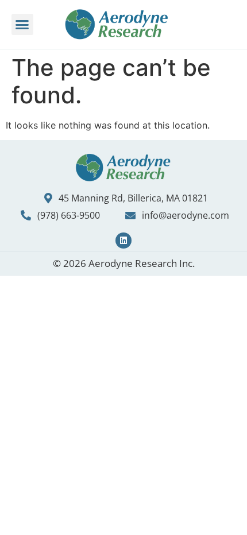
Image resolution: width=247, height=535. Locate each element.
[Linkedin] (123, 240)
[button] (22, 25)
